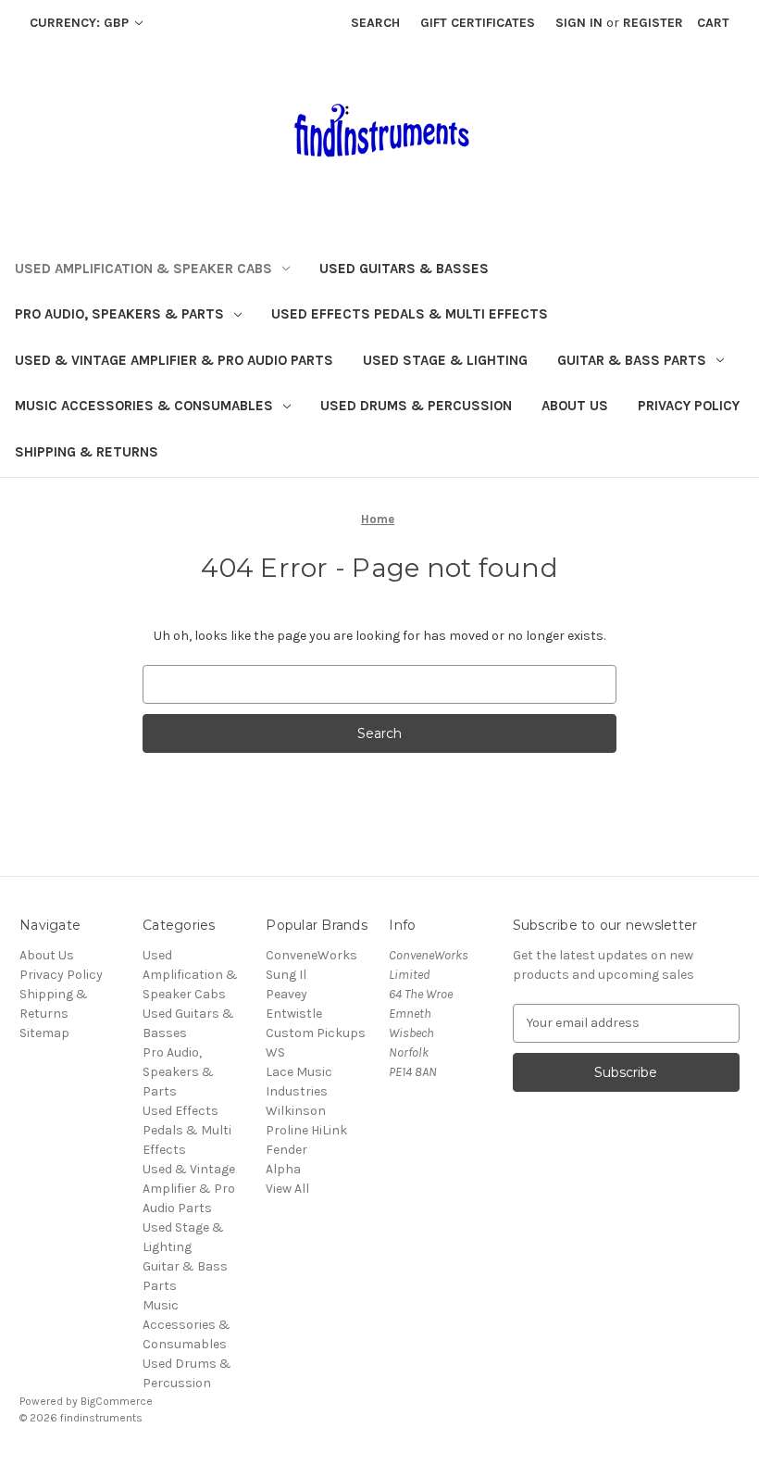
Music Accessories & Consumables (144, 405)
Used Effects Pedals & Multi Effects (409, 314)
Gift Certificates (477, 23)
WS (275, 1052)
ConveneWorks (311, 955)
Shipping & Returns (86, 452)
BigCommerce (117, 1401)
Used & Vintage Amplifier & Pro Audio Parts (174, 360)
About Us (574, 405)
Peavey (286, 994)
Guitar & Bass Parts (631, 360)
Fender (286, 1150)
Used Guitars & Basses (404, 268)
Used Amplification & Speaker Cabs (143, 268)
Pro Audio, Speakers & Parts (119, 314)
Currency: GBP (81, 23)
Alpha (283, 1169)
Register (653, 23)
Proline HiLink (306, 1130)
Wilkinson (296, 1111)
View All (287, 1188)
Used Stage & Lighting (445, 360)
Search (375, 23)
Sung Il (286, 975)
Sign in (579, 23)
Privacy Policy (689, 405)
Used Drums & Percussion (416, 405)
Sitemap (44, 1033)
